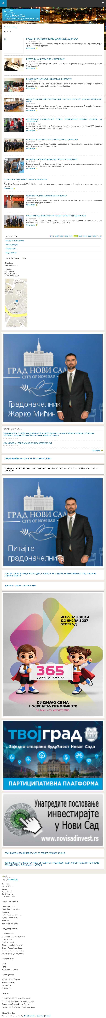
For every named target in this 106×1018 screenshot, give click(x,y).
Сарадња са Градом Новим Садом (15, 1004)
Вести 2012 (6, 985)
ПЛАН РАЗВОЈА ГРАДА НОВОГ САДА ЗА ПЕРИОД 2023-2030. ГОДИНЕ (35, 853)
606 (94, 236)
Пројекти (5, 967)
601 (71, 236)
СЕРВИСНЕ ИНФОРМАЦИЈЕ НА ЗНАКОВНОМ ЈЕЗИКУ (28, 459)
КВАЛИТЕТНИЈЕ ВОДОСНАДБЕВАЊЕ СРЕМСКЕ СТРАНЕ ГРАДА (52, 159)
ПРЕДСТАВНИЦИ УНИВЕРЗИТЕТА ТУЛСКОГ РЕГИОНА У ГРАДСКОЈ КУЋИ (56, 216)
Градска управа (9, 928)
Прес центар (8, 974)
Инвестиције (8, 959)
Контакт (6, 993)
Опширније (30, 48)
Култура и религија (9, 918)
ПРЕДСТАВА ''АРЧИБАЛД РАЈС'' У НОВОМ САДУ (45, 59)
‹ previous (53, 236)
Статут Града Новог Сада (12, 948)
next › (98, 236)
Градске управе (8, 942)
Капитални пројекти (10, 970)
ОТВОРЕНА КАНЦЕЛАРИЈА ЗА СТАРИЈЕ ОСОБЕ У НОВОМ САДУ (52, 139)
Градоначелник (8, 934)
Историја (5, 912)
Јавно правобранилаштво (12, 945)
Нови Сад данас (10, 901)
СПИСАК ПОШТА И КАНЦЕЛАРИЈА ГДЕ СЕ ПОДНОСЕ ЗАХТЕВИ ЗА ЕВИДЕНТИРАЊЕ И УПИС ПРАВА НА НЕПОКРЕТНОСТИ (50, 575)
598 (56, 236)
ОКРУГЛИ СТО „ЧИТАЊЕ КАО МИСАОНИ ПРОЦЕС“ (46, 196)
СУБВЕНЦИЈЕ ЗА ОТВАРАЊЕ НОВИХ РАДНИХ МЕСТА (25, 179)
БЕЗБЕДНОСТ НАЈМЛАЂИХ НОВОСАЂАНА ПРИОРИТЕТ (48, 79)
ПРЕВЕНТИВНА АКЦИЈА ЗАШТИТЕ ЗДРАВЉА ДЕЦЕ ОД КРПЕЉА (52, 39)
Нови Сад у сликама (10, 924)
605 (89, 236)
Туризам (5, 921)
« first (51, 236)
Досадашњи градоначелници (13, 936)
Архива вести (11, 249)
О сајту (48, 1016)
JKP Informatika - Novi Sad (33, 1016)
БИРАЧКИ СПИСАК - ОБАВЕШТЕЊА (20, 586)
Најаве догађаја (12, 245)
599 (61, 236)
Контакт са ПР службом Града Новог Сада (18, 1007)
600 (66, 236)
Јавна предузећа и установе (13, 951)
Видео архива (11, 253)
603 (80, 236)
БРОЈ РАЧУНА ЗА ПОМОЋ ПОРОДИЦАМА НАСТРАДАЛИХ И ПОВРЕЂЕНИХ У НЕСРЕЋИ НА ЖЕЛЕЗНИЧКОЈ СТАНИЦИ (52, 469)
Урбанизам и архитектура (12, 915)
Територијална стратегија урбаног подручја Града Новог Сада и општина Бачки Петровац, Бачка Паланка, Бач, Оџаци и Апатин (52, 864)
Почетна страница (10, 27)
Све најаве (96, 450)
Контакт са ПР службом (15, 241)
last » (101, 236)
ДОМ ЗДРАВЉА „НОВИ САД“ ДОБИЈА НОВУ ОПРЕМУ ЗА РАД (27, 443)
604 (85, 236)
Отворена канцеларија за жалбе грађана (18, 1001)
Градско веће (7, 939)
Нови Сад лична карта (11, 909)
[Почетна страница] (21, 21)
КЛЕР (4, 964)
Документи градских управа (13, 954)
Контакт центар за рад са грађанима (16, 998)
